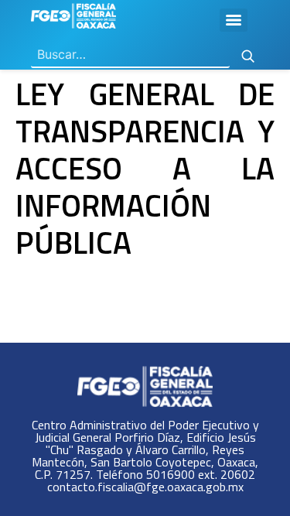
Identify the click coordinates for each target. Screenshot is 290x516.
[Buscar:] (130, 55)
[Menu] (233, 20)
